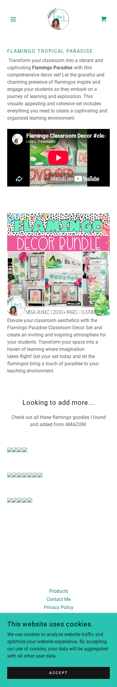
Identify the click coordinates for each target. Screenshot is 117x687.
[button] (14, 19)
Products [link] (58, 591)
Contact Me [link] (58, 599)
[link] (59, 19)
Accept (58, 673)
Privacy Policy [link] (59, 607)
